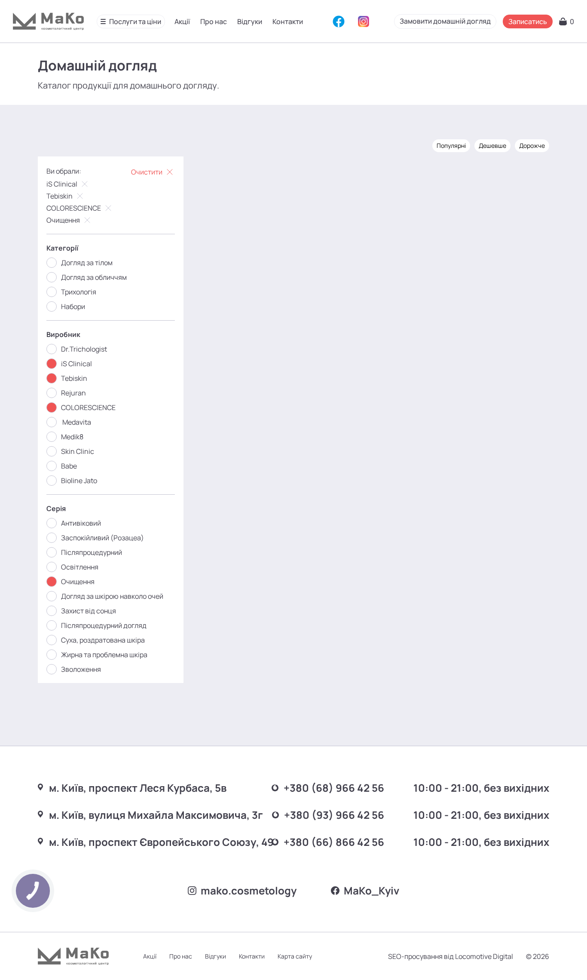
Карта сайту (295, 956)
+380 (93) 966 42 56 (334, 815)
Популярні (451, 145)
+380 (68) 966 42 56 (334, 788)
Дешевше (492, 145)
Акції (182, 21)
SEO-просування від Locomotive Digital (450, 956)
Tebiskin (59, 196)
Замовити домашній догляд (445, 21)
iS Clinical (61, 184)
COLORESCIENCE (73, 208)
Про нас (213, 21)
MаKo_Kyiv (371, 890)
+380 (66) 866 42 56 (334, 842)
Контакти (287, 21)
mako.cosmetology (249, 890)
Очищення (63, 220)
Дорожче (532, 145)
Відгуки (249, 21)
